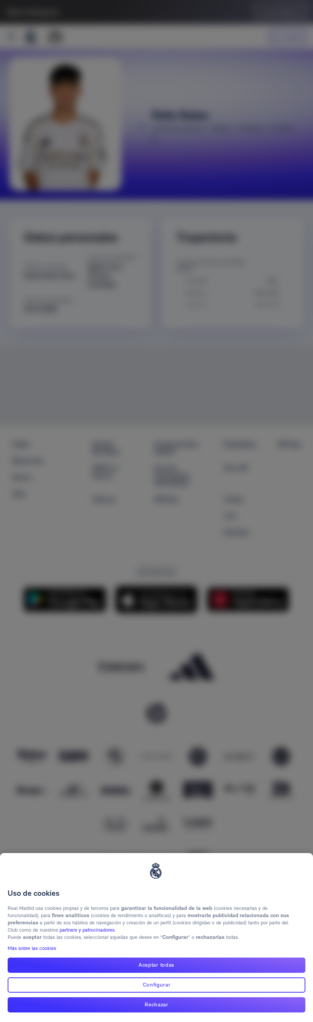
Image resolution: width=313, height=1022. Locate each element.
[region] (156, 937)
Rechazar (156, 1004)
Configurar (157, 985)
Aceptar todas (156, 965)
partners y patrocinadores (87, 930)
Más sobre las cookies (32, 948)
